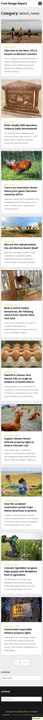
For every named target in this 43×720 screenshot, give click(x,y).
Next (25, 662)
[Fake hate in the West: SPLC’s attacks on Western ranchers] (21, 31)
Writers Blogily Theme (32, 715)
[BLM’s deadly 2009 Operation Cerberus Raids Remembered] (21, 98)
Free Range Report (14, 3)
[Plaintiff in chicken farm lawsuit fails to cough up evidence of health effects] (21, 354)
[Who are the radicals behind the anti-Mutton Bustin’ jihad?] (21, 226)
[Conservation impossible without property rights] (21, 609)
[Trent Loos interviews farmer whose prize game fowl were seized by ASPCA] (21, 165)
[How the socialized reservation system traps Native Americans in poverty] (21, 482)
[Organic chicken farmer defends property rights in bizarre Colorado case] (21, 417)
